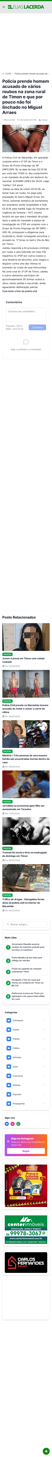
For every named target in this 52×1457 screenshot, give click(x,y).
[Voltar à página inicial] (46, 1451)
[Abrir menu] (3, 6)
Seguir (26, 1151)
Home (8, 73)
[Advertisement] (26, 41)
